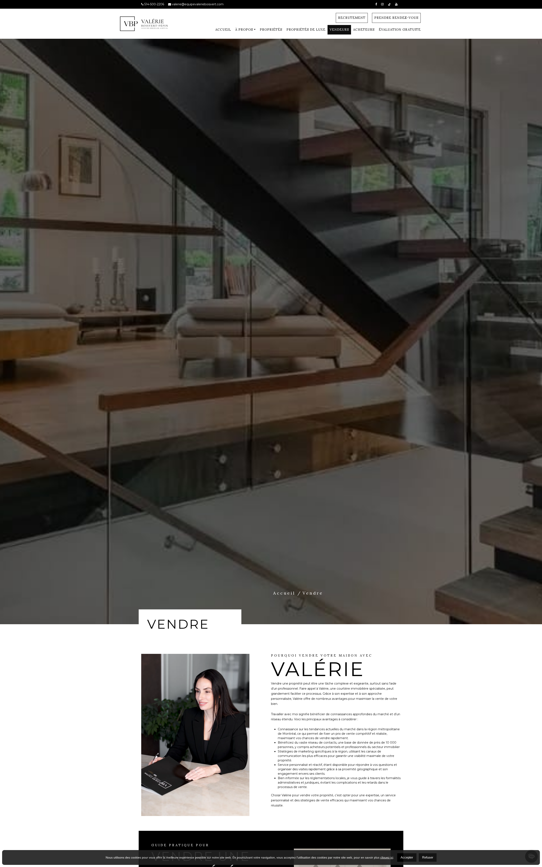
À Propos (244, 30)
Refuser (427, 857)
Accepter (407, 857)
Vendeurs (339, 30)
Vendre (313, 593)
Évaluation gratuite (400, 30)
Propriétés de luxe (305, 30)
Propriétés (271, 30)
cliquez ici (386, 857)
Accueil (223, 30)
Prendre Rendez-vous (396, 18)
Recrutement (351, 18)
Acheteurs (364, 30)
